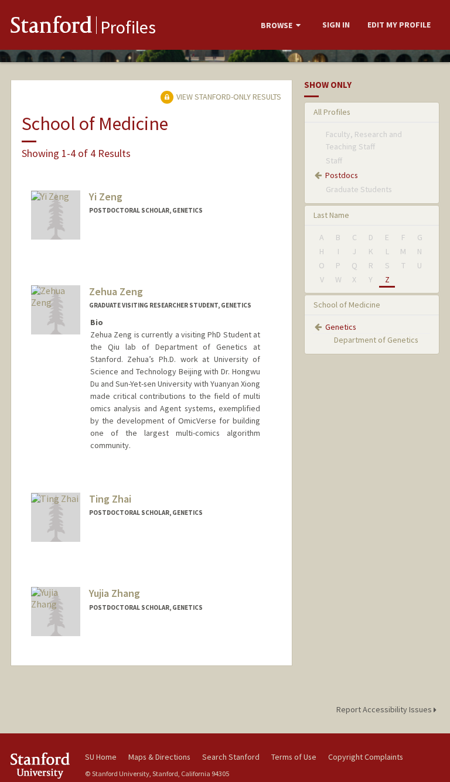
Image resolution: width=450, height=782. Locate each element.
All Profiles (331, 112)
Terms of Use (293, 757)
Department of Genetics (376, 339)
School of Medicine (346, 304)
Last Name (331, 215)
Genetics (340, 327)
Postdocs (341, 175)
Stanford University (41, 765)
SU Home (101, 757)
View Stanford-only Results (228, 96)
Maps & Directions (159, 757)
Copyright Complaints (365, 757)
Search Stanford (231, 757)
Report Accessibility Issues (385, 709)
